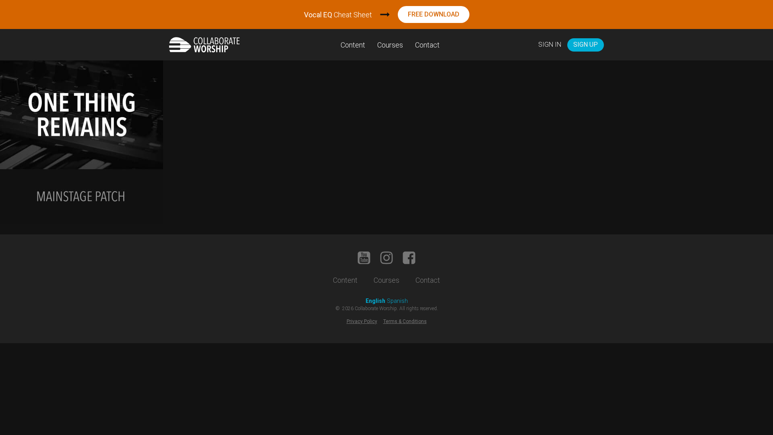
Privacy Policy (362, 321)
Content (353, 45)
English (375, 301)
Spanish (397, 301)
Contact (427, 45)
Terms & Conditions (405, 321)
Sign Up (585, 44)
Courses (390, 45)
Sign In (549, 44)
